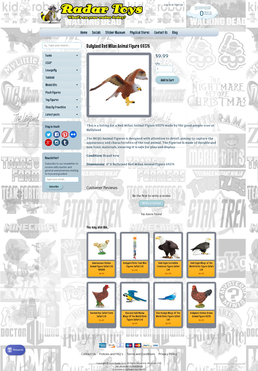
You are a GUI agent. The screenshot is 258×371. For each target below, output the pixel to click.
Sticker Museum (115, 32)
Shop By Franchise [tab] (55, 107)
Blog (175, 32)
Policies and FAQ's (111, 354)
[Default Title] (119, 85)
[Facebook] (56, 134)
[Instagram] (56, 142)
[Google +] (48, 142)
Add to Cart (167, 80)
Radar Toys (120, 363)
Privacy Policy (168, 354)
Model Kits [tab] (51, 85)
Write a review (151, 203)
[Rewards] (15, 350)
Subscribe (53, 186)
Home (83, 32)
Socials (96, 32)
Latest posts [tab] (52, 114)
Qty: (157, 64)
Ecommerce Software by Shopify (129, 369)
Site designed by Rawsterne (129, 366)
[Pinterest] (64, 134)
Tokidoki (49, 77)
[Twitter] (48, 134)
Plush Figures (53, 92)
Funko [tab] (48, 55)
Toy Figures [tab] (52, 100)
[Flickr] (73, 134)
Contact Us (160, 32)
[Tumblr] (64, 142)
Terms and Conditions (141, 354)
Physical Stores (139, 32)
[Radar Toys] (91, 23)
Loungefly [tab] (51, 70)
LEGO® (48, 63)
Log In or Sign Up (173, 5)
